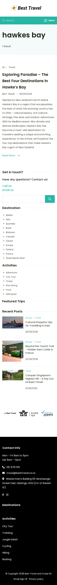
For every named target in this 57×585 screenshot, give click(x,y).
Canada (10, 236)
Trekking (7, 533)
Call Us (7, 186)
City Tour (11, 276)
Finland (9, 249)
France (9, 253)
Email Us (8, 190)
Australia (10, 223)
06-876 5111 (13, 467)
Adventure (11, 272)
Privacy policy (36, 579)
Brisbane (10, 232)
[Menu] (45, 20)
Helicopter (11, 294)
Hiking (5, 552)
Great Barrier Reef (15, 258)
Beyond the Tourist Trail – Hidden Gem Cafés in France (39, 349)
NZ (3, 67)
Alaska (9, 215)
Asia (8, 219)
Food (8, 289)
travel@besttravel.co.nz (21, 473)
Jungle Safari (10, 539)
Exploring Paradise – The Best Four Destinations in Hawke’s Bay (25, 81)
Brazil (8, 228)
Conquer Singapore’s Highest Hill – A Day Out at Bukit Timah (39, 379)
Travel (12, 67)
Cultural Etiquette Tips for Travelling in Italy (38, 323)
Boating (6, 559)
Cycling (6, 546)
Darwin (9, 240)
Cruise (9, 281)
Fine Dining (11, 285)
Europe (9, 245)
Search (50, 199)
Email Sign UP (21, 579)
